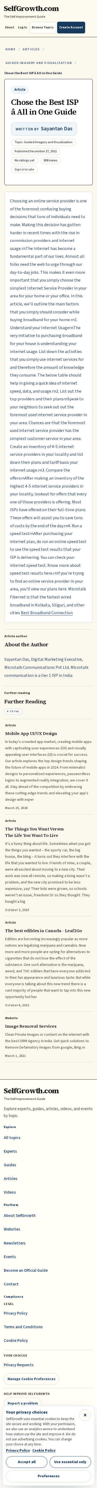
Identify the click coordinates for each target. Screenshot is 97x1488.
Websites (12, 1229)
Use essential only (70, 1462)
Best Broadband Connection (47, 613)
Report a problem (23, 1403)
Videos (10, 1192)
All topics (12, 1138)
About (9, 27)
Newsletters (15, 1243)
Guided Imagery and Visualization (38, 63)
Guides (10, 1165)
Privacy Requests (19, 1365)
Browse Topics (43, 27)
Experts (10, 1151)
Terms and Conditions (23, 1327)
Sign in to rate (24, 169)
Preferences (49, 1476)
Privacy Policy (15, 1313)
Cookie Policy (16, 1340)
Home (10, 49)
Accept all (27, 1462)
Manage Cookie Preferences (32, 1378)
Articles (31, 49)
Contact (11, 1284)
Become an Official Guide (26, 1270)
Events (10, 1257)
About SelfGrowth (20, 1216)
